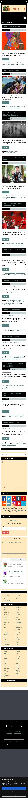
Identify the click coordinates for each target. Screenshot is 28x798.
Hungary (5, 661)
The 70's (17, 597)
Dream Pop (11, 62)
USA (7, 245)
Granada (3, 303)
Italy (4, 665)
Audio (7, 62)
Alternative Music (16, 274)
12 (16, 448)
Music (21, 62)
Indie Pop (20, 273)
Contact (10, 734)
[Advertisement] (14, 704)
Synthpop (17, 644)
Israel (16, 663)
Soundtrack (6, 644)
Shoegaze (17, 641)
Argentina (5, 651)
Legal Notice (8, 684)
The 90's (17, 598)
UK (24, 106)
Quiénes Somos (17, 731)
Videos (3, 108)
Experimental (6, 616)
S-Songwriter (6, 641)
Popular (22, 559)
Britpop (17, 609)
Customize (14, 791)
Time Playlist (6, 600)
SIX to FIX (18, 197)
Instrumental (14, 385)
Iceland (17, 661)
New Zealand (6, 668)
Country (5, 611)
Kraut (16, 624)
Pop (4, 629)
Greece (17, 660)
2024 (20, 64)
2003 (12, 245)
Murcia (12, 303)
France (17, 658)
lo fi (4, 626)
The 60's (5, 597)
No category (17, 442)
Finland (5, 658)
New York (16, 331)
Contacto (16, 734)
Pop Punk (17, 629)
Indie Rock (17, 62)
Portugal (17, 670)
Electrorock (14, 195)
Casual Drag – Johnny (11, 336)
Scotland (19, 359)
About (10, 731)
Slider (3, 65)
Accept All (14, 788)
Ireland (5, 663)
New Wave (18, 626)
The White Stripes (20, 245)
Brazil (16, 653)
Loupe (22, 64)
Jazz (4, 624)
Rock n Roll (18, 639)
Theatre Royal (5, 417)
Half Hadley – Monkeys (11, 309)
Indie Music (23, 274)
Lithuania (17, 665)
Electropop (6, 614)
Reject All (14, 795)
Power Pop (6, 632)
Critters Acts (9, 195)
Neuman (19, 303)
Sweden (17, 673)
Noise (4, 627)
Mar (12, 118)
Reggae (5, 637)
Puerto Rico (6, 671)
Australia (17, 651)
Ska (4, 642)
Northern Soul (18, 627)
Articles (8, 273)
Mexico (5, 666)
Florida (24, 443)
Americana (18, 607)
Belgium (5, 653)
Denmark (17, 656)
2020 (11, 274)
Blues (4, 609)
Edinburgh (6, 359)
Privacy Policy (15, 684)
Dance (17, 611)
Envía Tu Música (17, 733)
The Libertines (17, 108)
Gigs (17, 273)
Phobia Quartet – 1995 (11, 422)
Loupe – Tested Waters (11, 26)
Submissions (23, 442)
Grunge (5, 619)
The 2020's (12, 64)
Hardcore (17, 619)
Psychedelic (6, 634)
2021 (14, 197)
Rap (16, 636)
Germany (5, 660)
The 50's (17, 595)
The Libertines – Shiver (11, 70)
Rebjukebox (13, 30)
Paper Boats (9, 152)
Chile (16, 655)
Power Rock (18, 632)
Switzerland (6, 675)
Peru (4, 670)
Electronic (17, 612)
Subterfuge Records (6, 304)
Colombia (5, 656)
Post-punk (5, 631)
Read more (5, 59)
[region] (14, 787)
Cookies (21, 684)
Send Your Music (14, 520)
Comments (6, 559)
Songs (8, 64)
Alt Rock (8, 328)
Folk (16, 616)
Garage (8, 106)
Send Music (9, 733)
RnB (16, 637)
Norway (17, 668)
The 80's (5, 598)
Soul (16, 642)
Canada (5, 655)
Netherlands (4, 64)
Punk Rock (6, 636)
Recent (14, 559)
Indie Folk (5, 621)
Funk (4, 617)
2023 (5, 152)
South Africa (18, 671)
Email (3, 526)
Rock (4, 639)
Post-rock (22, 300)
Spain (24, 195)
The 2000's (17, 243)
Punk (16, 634)
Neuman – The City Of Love (13, 281)
